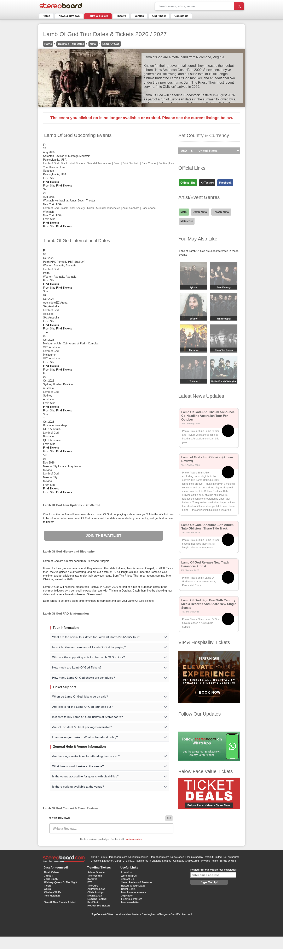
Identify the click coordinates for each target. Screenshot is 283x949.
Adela (47, 889)
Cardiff (175, 914)
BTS (89, 882)
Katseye (92, 879)
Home (46, 15)
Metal (93, 43)
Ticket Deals (128, 889)
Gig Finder (159, 15)
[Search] (239, 6)
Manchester (133, 914)
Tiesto (47, 885)
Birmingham (149, 914)
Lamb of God (51, 269)
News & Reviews (69, 15)
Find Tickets (51, 181)
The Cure (92, 885)
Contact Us (181, 15)
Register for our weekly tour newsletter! (213, 869)
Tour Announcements (133, 892)
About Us (126, 872)
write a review (134, 839)
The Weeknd (94, 876)
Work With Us (129, 876)
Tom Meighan (52, 895)
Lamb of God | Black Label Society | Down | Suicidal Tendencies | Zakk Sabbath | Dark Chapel (99, 208)
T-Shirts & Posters (131, 899)
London (119, 914)
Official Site (187, 182)
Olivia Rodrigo (95, 892)
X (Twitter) (207, 182)
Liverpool (186, 914)
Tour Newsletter (130, 902)
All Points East (96, 889)
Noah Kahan (51, 872)
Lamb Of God (111, 43)
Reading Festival (97, 899)
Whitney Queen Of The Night (60, 882)
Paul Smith (93, 902)
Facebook (225, 182)
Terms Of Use (228, 861)
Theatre (121, 15)
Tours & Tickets (98, 15)
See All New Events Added (59, 902)
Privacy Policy (209, 861)
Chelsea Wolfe (52, 892)
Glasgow (163, 914)
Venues (139, 15)
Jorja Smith (51, 879)
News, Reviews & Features (136, 882)
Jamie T (48, 876)
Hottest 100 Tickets (98, 905)
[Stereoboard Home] (60, 8)
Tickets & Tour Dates (71, 43)
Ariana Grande (96, 872)
